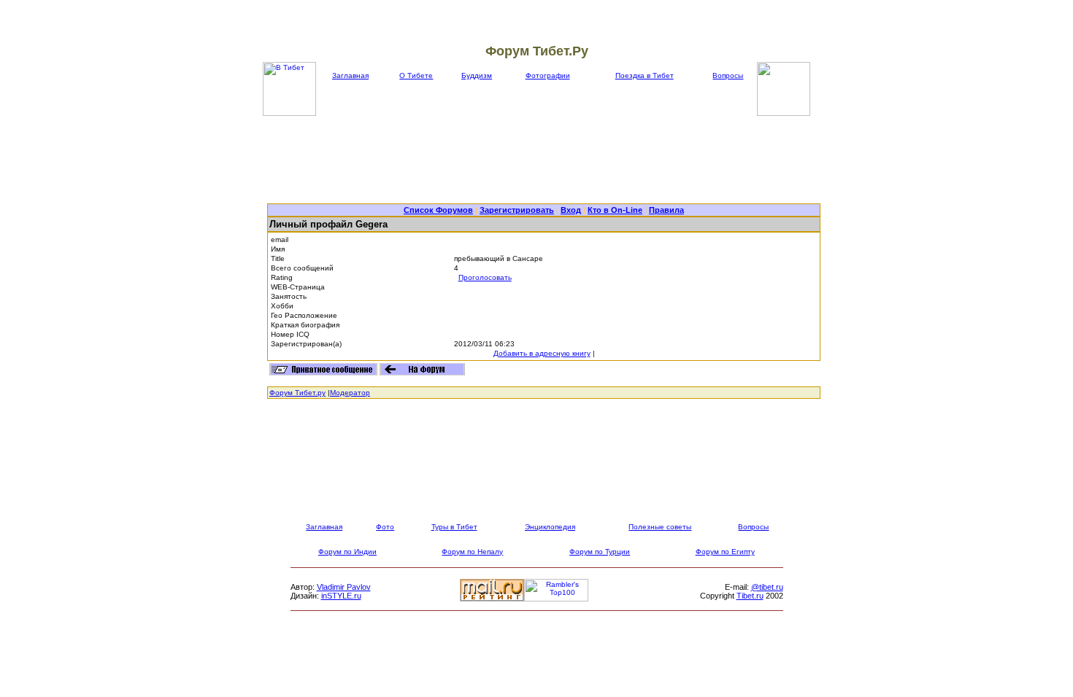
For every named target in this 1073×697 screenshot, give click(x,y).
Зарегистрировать (517, 210)
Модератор (350, 393)
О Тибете (416, 75)
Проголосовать (485, 277)
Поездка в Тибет (644, 75)
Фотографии (548, 75)
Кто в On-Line (615, 210)
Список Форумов (438, 210)
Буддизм (476, 75)
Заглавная (350, 75)
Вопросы (727, 75)
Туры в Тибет (454, 527)
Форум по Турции (599, 552)
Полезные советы (659, 527)
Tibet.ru (750, 595)
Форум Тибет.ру (297, 393)
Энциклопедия (550, 527)
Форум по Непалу (472, 552)
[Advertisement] (543, 159)
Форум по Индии (347, 552)
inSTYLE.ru (341, 595)
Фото (385, 527)
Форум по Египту (725, 552)
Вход (571, 210)
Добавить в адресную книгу (542, 353)
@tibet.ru (767, 587)
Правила (666, 210)
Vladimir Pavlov (344, 587)
